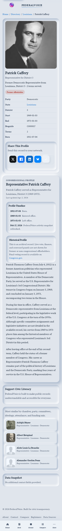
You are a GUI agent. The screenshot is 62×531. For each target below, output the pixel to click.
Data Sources (49, 517)
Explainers (36, 517)
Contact (14, 517)
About (6, 517)
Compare (24, 517)
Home (5, 14)
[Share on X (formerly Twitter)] (12, 159)
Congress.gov (15, 258)
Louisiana (27, 14)
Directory (15, 14)
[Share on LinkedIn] (29, 159)
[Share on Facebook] (21, 159)
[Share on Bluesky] (37, 159)
